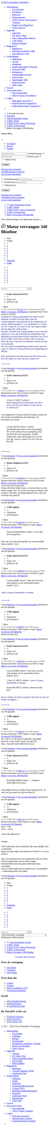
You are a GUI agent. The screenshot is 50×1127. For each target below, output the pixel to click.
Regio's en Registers (22, 25)
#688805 (21, 478)
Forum (10, 88)
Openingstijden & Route (24, 67)
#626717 (21, 309)
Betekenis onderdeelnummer (22, 73)
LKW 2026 (17, 41)
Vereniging (12, 7)
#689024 (21, 661)
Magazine (12, 46)
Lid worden (18, 9)
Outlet (15, 62)
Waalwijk (16, 64)
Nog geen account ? (22, 101)
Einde (9, 263)
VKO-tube (17, 85)
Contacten (11, 970)
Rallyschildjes (19, 43)
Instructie (17, 77)
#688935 (21, 627)
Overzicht (11, 143)
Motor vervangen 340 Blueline (14, 312)
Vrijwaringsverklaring (16, 990)
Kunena (31, 957)
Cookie (10, 983)
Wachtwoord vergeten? (24, 103)
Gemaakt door (21, 957)
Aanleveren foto (20, 54)
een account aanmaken (11, 174)
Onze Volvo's (18, 28)
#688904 (21, 522)
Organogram (18, 17)
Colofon (10, 985)
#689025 (21, 732)
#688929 (21, 571)
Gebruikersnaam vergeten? (26, 106)
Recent (10, 146)
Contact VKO (18, 69)
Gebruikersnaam (34, 153)
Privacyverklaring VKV (17, 988)
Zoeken (10, 148)
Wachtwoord (33, 156)
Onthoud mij (10, 159)
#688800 (21, 391)
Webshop (17, 59)
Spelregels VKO (20, 80)
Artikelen (17, 12)
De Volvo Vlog (19, 35)
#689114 (21, 771)
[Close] (2, 139)
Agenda (11, 30)
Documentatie (14, 90)
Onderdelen (13, 56)
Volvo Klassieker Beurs (23, 38)
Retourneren (18, 82)
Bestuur (16, 15)
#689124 (21, 819)
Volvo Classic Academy (24, 95)
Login (9, 98)
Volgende (11, 260)
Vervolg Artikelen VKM (23, 51)
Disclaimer (11, 967)
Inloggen (5, 164)
